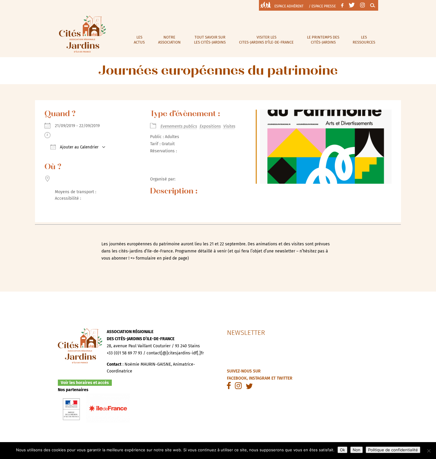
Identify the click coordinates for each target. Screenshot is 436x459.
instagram (259, 378)
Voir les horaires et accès (85, 382)
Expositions (210, 126)
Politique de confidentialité (393, 449)
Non (356, 449)
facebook (237, 378)
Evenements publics (178, 126)
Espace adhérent (288, 6)
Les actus (139, 39)
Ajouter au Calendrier (78, 147)
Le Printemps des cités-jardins (323, 39)
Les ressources (364, 39)
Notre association (169, 39)
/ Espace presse (322, 6)
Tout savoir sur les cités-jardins (210, 39)
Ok (342, 449)
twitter (284, 378)
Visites (229, 126)
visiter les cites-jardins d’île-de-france (266, 39)
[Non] (429, 451)
